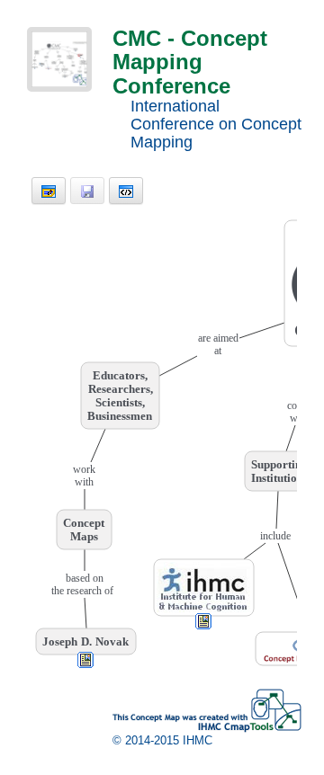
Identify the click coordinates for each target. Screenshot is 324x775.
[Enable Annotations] (49, 190)
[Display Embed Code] (126, 190)
